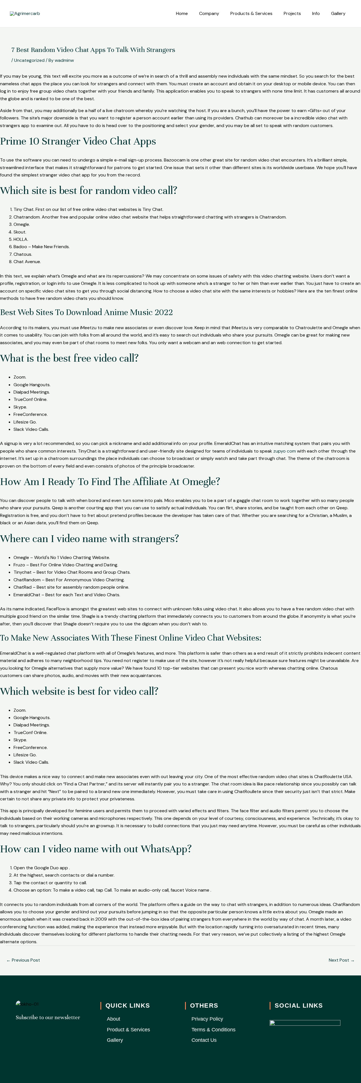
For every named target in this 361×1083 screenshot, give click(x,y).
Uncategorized (29, 60)
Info (316, 13)
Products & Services (251, 13)
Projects (292, 13)
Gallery (338, 13)
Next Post (342, 960)
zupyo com (284, 451)
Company (209, 13)
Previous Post (23, 960)
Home (182, 13)
